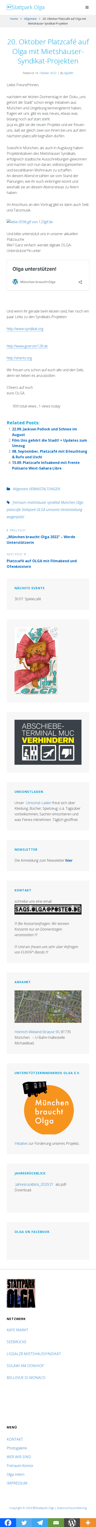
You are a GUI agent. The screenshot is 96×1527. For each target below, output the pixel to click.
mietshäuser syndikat (43, 502)
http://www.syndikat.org (25, 328)
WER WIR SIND (19, 1456)
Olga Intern (15, 1474)
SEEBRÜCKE (17, 1341)
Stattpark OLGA (33, 509)
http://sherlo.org (19, 357)
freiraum (19, 502)
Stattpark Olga (26, 7)
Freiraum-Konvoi (20, 1465)
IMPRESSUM (17, 1483)
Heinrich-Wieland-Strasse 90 (37, 1031)
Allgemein (30, 19)
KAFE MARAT (17, 1329)
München (68, 502)
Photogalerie (17, 1448)
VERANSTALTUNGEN (44, 488)
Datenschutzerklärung (72, 1508)
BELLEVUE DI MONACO (26, 1377)
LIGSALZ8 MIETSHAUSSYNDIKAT (34, 1353)
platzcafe (14, 509)
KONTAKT (15, 1439)
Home (14, 19)
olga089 (68, 73)
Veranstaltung (71, 509)
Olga (79, 502)
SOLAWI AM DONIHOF (26, 1365)
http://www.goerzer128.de (27, 346)
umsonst (53, 509)
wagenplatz (15, 516)
